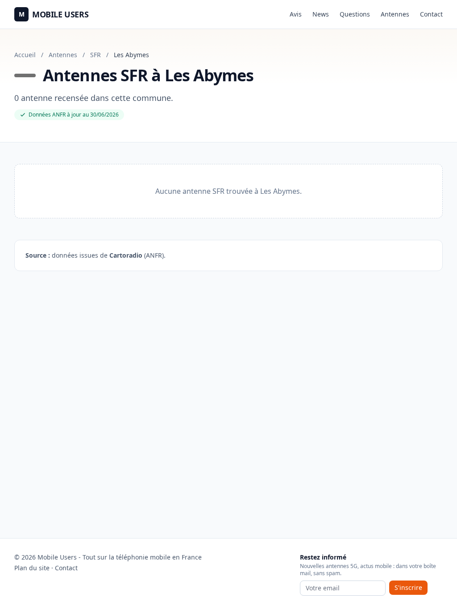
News (320, 14)
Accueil (25, 54)
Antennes (395, 14)
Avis (296, 14)
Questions (355, 14)
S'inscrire (408, 587)
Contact (431, 14)
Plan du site (32, 568)
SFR (95, 54)
